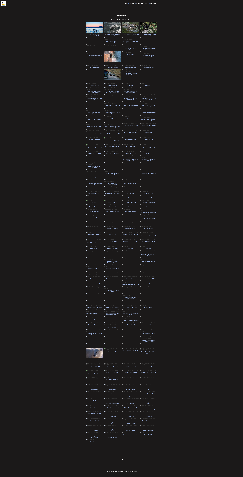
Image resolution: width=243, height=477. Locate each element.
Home (126, 3)
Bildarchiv (132, 3)
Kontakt (147, 3)
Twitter (132, 467)
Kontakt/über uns (142, 467)
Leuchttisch (153, 3)
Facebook (99, 467)
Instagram (115, 467)
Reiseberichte (139, 3)
